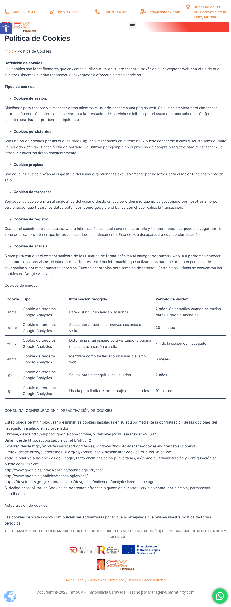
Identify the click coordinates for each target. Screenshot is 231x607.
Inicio (9, 51)
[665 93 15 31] (7, 11)
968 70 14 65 (114, 12)
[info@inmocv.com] (142, 11)
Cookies (134, 580)
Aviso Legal (75, 580)
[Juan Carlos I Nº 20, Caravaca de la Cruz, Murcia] (188, 7)
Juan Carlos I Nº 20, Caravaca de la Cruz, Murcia (210, 12)
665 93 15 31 (24, 12)
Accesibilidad (155, 580)
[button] (6, 28)
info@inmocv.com (164, 12)
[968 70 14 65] (97, 11)
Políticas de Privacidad (106, 580)
